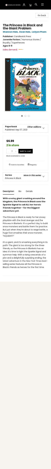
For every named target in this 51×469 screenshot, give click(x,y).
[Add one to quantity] (16, 151)
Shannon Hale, (11, 31)
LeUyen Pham (39, 31)
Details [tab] (29, 191)
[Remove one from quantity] (8, 151)
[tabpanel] (25, 236)
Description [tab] (8, 191)
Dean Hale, (25, 31)
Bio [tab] (20, 191)
